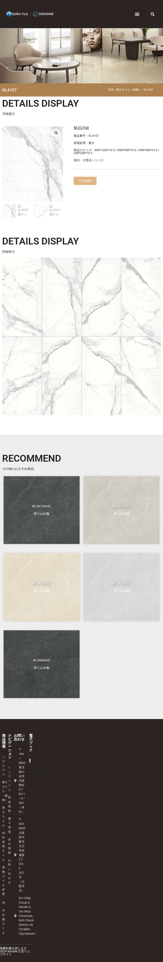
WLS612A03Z (121, 506)
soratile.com (44, 770)
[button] (137, 14)
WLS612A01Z (121, 583)
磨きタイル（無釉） (128, 89)
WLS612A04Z (41, 506)
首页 (111, 89)
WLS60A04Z (41, 660)
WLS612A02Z (41, 583)
